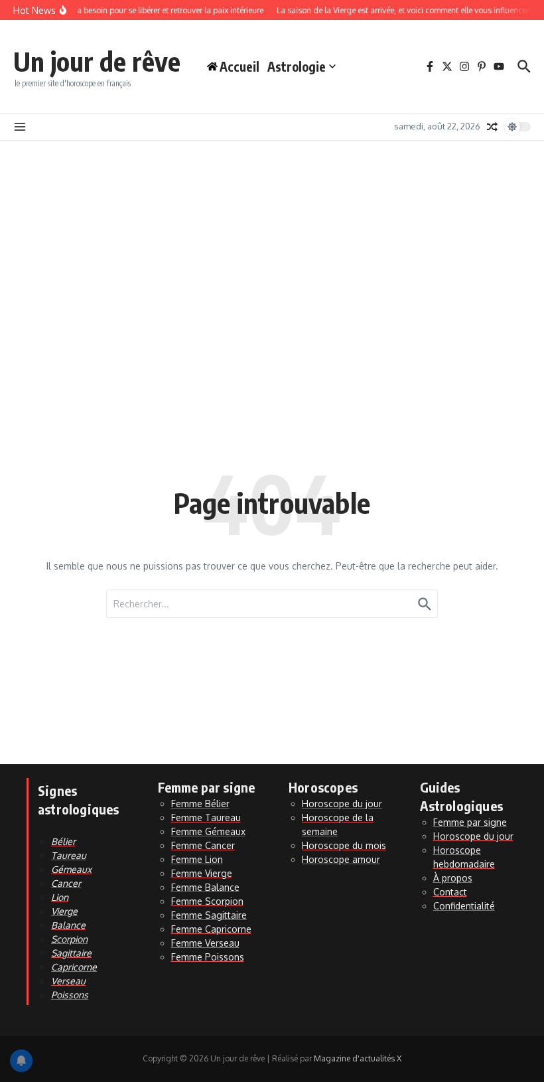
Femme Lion (197, 859)
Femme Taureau (206, 817)
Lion (59, 897)
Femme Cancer (203, 845)
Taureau (68, 855)
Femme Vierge (201, 873)
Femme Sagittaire (209, 915)
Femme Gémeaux (208, 831)
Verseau (68, 980)
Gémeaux (71, 869)
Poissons (69, 994)
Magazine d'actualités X (357, 1058)
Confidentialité (464, 905)
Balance (68, 925)
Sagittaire (71, 953)
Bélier (63, 841)
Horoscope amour (341, 859)
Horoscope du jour (342, 803)
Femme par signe (470, 822)
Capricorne (74, 966)
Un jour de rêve (96, 61)
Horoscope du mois (344, 845)
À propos (452, 878)
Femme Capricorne (211, 929)
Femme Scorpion (207, 901)
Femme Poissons (207, 957)
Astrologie (296, 66)
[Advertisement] (272, 240)
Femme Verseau (205, 943)
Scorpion (69, 939)
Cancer (66, 883)
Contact (450, 891)
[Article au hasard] (492, 126)
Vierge (64, 911)
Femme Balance (205, 887)
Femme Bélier (200, 803)
